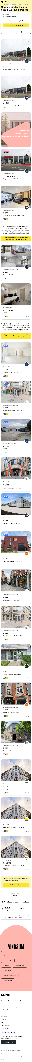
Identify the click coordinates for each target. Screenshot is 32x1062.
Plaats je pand (4, 1004)
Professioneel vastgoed (10, 975)
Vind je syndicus (8, 980)
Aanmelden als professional (22, 1004)
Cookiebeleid (18, 1057)
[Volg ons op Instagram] (2, 1032)
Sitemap (3, 1054)
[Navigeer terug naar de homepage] (4, 2)
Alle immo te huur (8, 956)
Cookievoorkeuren (6, 1060)
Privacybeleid (26, 1057)
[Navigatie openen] (30, 2)
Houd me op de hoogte (16, 885)
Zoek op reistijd (8, 961)
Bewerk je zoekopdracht (16, 25)
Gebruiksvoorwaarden (13, 1054)
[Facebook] (5, 1032)
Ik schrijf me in (8, 1042)
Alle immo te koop (19, 965)
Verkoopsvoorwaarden (7, 1057)
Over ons (3, 1019)
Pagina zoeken (18, 1007)
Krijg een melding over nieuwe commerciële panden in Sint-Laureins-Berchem (16, 238)
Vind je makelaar (8, 970)
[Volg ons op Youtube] (11, 1032)
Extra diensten (4, 1028)
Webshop (6, 965)
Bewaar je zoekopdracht (17, 21)
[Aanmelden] (26, 2)
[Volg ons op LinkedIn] (8, 1032)
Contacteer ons (5, 1025)
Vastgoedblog (22, 961)
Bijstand (3, 1022)
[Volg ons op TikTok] (14, 1032)
